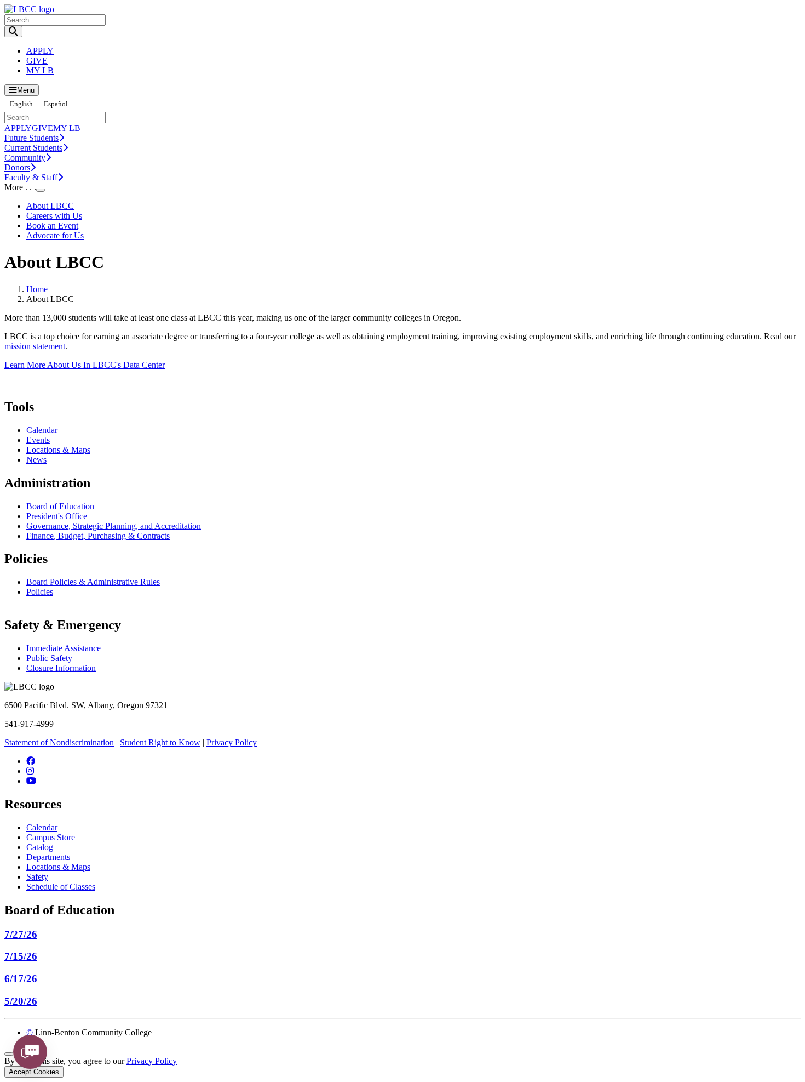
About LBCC (50, 205)
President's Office (56, 516)
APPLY (40, 50)
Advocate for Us (55, 235)
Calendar (42, 430)
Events (38, 440)
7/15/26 (20, 956)
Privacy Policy (231, 742)
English (21, 104)
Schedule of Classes (60, 886)
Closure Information (61, 668)
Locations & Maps (58, 449)
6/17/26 (20, 978)
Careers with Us (54, 215)
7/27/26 (20, 934)
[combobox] (21, 104)
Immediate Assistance (63, 648)
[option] (55, 104)
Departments (48, 857)
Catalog (39, 847)
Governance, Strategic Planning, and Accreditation (113, 526)
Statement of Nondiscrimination (59, 742)
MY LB (40, 70)
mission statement (34, 346)
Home (37, 289)
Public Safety (49, 658)
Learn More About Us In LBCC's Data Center (84, 364)
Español (56, 104)
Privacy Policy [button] (152, 1061)
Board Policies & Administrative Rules (93, 581)
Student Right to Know (160, 742)
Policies (39, 591)
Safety (37, 876)
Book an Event (52, 225)
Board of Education (60, 506)
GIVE (37, 60)
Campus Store (50, 837)
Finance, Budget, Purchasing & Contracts (98, 535)
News (36, 459)
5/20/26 (20, 1001)
